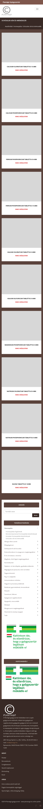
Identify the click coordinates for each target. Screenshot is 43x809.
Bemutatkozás (6, 761)
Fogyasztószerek (9, 573)
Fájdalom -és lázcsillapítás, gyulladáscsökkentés (19, 566)
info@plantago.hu (12, 742)
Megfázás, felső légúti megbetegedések (16, 559)
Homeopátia (8, 528)
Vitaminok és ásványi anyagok (13, 612)
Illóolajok (7, 605)
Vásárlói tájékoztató (8, 768)
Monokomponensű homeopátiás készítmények (21, 534)
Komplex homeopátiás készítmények (18, 536)
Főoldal (4, 758)
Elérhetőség (5, 771)
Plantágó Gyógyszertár (11, 2)
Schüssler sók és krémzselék (32, 26)
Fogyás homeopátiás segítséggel (12, 787)
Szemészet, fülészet (10, 594)
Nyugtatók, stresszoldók (11, 601)
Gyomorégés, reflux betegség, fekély (13, 791)
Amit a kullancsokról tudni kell (11, 784)
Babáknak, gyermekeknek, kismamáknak (16, 587)
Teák (5, 615)
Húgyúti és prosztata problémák (14, 584)
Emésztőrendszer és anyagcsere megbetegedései (19, 552)
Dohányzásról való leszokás (12, 549)
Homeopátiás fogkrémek (14, 531)
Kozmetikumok (8, 563)
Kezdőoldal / (9, 26)
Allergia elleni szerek (10, 541)
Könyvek (6, 591)
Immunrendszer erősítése (12, 580)
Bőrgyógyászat (9, 545)
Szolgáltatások (6, 764)
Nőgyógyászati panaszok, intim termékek (17, 570)
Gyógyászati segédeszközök (13, 598)
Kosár (3, 775)
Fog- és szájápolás (10, 577)
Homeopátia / (18, 26)
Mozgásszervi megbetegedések (14, 608)
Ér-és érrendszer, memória (12, 556)
